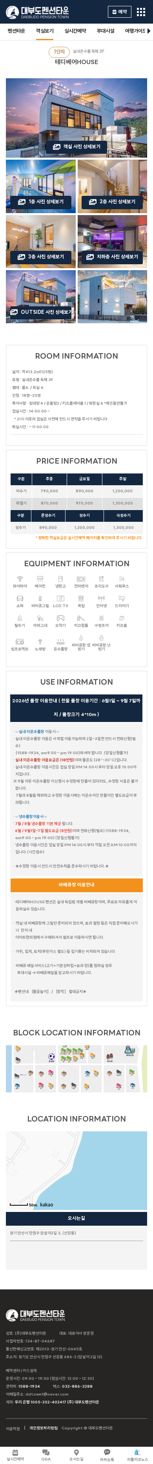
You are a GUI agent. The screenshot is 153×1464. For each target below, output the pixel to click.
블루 (69, 1061)
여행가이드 (136, 31)
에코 (51, 1075)
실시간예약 (75, 31)
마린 (63, 1061)
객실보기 (44, 31)
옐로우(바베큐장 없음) (80, 1053)
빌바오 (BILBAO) (23, 1074)
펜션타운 (16, 31)
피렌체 (64, 1075)
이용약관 (13, 1429)
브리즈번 (96, 1075)
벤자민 (41, 1075)
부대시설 (105, 31)
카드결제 (30, 1371)
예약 (122, 12)
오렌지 (69, 1053)
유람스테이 (87, 1075)
